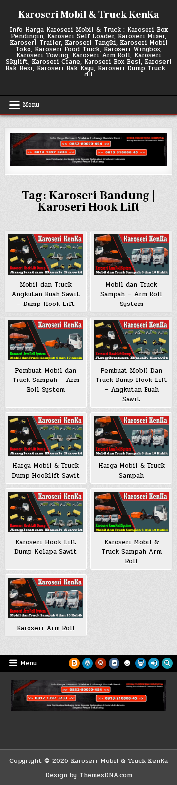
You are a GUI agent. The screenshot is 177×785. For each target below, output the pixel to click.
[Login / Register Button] (153, 663)
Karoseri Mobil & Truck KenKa (88, 14)
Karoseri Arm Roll (46, 628)
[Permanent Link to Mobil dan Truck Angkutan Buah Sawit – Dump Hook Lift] (45, 254)
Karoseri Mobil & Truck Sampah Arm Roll (131, 551)
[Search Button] (167, 663)
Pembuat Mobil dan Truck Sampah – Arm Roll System (45, 380)
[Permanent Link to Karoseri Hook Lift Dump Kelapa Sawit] (45, 512)
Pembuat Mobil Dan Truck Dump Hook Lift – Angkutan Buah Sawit (131, 385)
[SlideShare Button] (140, 663)
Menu (31, 105)
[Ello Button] (127, 663)
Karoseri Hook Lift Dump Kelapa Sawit (45, 547)
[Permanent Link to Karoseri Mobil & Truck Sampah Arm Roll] (131, 512)
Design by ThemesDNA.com (88, 775)
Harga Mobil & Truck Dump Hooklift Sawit (46, 471)
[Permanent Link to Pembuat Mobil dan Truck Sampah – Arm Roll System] (45, 340)
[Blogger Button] (74, 663)
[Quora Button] (100, 663)
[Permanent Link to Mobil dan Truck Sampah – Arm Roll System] (131, 254)
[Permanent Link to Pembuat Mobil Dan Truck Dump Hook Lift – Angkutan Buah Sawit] (131, 340)
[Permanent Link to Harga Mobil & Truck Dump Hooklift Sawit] (45, 436)
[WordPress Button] (87, 663)
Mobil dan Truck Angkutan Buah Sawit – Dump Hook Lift (45, 294)
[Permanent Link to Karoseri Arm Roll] (45, 598)
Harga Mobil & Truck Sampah (131, 471)
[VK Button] (114, 663)
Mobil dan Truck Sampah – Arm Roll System (131, 294)
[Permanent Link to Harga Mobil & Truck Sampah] (131, 436)
